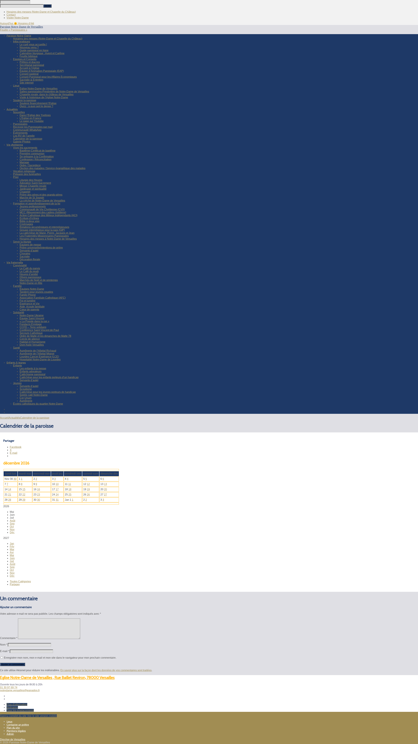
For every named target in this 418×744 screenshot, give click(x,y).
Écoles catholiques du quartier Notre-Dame (38, 403)
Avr (12, 552)
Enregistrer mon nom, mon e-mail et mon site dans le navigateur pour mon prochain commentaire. (60, 657)
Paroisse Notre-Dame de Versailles (21, 27)
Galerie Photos (21, 141)
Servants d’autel (29, 250)
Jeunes (17, 383)
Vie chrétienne (15, 144)
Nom (3, 644)
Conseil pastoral (29, 74)
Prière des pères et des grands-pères (41, 194)
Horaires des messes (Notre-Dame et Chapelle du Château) (41, 11)
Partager (15, 584)
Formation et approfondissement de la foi (36, 203)
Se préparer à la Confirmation (37, 156)
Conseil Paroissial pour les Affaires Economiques (48, 76)
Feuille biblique (29, 56)
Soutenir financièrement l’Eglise (38, 103)
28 (9, 499)
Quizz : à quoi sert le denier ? (36, 106)
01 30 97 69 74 (8, 687)
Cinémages (26, 224)
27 (105, 494)
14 (9, 489)
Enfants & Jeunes (16, 362)
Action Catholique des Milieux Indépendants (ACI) (48, 215)
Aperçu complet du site (13, 715)
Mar (12, 549)
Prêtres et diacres (30, 62)
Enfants (17, 365)
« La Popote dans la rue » (34, 321)
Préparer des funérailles (27, 174)
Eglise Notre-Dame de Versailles (38, 88)
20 (105, 489)
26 (88, 494)
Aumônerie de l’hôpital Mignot (37, 353)
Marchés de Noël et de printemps (39, 280)
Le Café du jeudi (29, 271)
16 (38, 489)
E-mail (4, 651)
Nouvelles (19, 112)
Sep (12, 523)
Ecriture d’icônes (29, 218)
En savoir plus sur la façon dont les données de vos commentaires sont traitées (106, 670)
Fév (12, 546)
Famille (17, 286)
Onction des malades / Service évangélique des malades (52, 168)
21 (9, 494)
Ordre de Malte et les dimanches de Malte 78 (45, 336)
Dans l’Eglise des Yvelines (35, 115)
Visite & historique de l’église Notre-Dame (44, 97)
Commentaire (8, 638)
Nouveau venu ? (29, 47)
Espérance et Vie (30, 303)
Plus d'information (17, 704)
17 (57, 489)
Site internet (26, 82)
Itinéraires (12, 707)
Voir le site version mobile (42, 715)
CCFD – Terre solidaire (33, 327)
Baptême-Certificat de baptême (38, 150)
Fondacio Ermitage (31, 324)
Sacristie (25, 256)
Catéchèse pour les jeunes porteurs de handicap (48, 392)
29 (23, 499)
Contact (11, 14)
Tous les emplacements (20, 710)
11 (69, 484)
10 (57, 484)
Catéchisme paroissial (32, 374)
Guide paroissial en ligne (34, 50)
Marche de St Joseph (32, 197)
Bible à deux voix (30, 221)
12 (88, 484)
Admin (10, 734)
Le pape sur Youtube (32, 121)
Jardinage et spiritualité (33, 188)
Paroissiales (20, 124)
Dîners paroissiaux (30, 277)
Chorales (25, 253)
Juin (12, 558)
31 (57, 499)
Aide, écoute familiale (32, 306)
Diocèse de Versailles (12, 739)
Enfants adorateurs (30, 371)
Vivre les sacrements (25, 147)
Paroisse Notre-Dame (19, 35)
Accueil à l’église (29, 68)
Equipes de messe (30, 244)
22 (23, 494)
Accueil (4, 417)
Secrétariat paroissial (32, 65)
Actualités (12, 109)
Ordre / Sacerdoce (30, 165)
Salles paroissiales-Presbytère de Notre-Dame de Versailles (54, 91)
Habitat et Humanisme (32, 341)
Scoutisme (26, 389)
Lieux (16, 85)
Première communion (32, 153)
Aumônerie (26, 400)
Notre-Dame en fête (31, 283)
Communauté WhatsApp (27, 130)
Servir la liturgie (22, 241)
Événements (20, 132)
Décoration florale (30, 259)
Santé (16, 347)
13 (105, 484)
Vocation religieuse (24, 171)
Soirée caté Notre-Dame (34, 395)
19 (88, 489)
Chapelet (25, 191)
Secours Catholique (31, 333)
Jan (12, 543)
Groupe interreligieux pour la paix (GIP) (42, 230)
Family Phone (28, 294)
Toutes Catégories (20, 581)
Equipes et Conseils (24, 59)
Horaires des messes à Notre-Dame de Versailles (48, 238)
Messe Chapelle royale (33, 186)
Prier (16, 177)
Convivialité (20, 265)
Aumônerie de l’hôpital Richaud (38, 350)
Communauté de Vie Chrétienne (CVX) (42, 209)
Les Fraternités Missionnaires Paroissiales (44, 236)
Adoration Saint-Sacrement (35, 183)
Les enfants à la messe (33, 368)
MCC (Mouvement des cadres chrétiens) (43, 212)
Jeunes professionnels (33, 206)
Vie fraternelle (15, 262)
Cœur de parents (29, 309)
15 (23, 489)
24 (57, 494)
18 (69, 489)
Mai (12, 555)
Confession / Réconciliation (35, 159)
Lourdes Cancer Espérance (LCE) (39, 356)
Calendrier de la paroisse (27, 138)
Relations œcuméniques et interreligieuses (44, 227)
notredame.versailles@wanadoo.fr (20, 690)
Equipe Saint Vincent (32, 318)
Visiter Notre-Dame (18, 17)
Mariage (24, 162)
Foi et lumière (27, 300)
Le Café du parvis (30, 268)
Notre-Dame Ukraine (32, 315)
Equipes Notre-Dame (32, 289)
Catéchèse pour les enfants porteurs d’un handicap (49, 377)
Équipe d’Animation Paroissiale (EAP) (42, 71)
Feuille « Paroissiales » (13, 30)
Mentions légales (16, 730)
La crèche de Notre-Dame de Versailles (42, 200)
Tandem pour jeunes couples (36, 292)
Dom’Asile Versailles (32, 344)
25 (69, 494)
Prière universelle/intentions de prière (41, 247)
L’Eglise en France (30, 118)
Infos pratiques (21, 41)
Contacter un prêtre (18, 724)
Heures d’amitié (29, 274)
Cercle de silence (30, 339)
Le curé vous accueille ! (33, 44)
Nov (12, 529)
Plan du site (13, 727)
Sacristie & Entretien (31, 79)
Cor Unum (26, 397)
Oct (12, 526)
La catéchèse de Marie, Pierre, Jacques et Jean (47, 233)
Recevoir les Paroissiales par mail (33, 127)
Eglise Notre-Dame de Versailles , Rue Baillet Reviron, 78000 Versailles (57, 677)
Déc (12, 532)
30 (15, 478)
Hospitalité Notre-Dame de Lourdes (40, 359)
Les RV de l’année (24, 135)
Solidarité (18, 312)
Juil (12, 561)
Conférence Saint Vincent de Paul (39, 330)
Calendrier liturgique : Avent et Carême (42, 53)
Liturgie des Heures (31, 180)
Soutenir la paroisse (24, 100)
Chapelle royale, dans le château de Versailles (46, 94)
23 (38, 494)
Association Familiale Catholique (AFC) (43, 297)
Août (12, 520)
